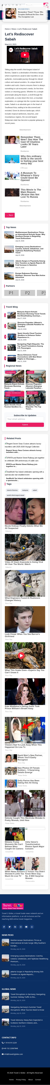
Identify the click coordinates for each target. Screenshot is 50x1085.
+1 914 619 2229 (10, 1043)
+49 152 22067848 (10, 1048)
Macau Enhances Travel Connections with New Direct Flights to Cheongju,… (29, 357)
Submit (25, 425)
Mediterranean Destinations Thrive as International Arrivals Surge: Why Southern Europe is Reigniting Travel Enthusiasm (30, 235)
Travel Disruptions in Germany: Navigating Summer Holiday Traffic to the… (28, 995)
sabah (35, 490)
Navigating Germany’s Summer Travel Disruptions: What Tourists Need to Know (27, 1008)
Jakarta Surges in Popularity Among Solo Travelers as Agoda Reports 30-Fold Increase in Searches (30, 263)
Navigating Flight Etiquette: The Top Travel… (33, 407)
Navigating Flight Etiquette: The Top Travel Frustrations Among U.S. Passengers (30, 346)
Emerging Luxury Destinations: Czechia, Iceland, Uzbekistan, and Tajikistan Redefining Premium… (29, 958)
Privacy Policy (21, 1080)
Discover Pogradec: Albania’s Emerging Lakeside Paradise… (34, 386)
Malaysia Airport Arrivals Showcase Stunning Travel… (14, 386)
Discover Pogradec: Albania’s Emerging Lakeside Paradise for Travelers (31, 325)
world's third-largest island (15, 495)
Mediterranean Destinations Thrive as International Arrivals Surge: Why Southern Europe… (28, 943)
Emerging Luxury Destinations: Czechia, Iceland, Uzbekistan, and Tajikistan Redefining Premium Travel (29, 250)
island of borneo (12, 490)
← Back (10, 215)
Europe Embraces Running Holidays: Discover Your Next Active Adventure (30, 275)
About (30, 1080)
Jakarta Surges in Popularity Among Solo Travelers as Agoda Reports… (27, 972)
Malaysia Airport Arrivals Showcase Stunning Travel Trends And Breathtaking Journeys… (31, 314)
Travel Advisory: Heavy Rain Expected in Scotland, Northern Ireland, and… (27, 1021)
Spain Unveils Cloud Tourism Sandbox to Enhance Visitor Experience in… (30, 335)
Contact (38, 1080)
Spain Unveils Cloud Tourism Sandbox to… (13, 406)
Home (11, 1080)
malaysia (25, 490)
